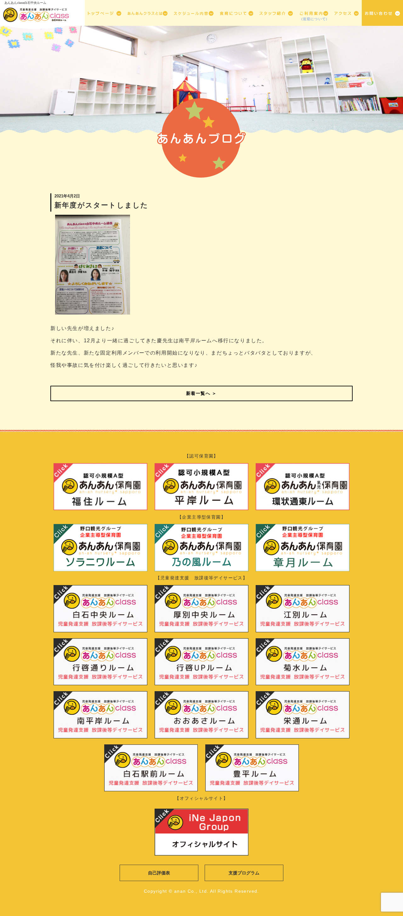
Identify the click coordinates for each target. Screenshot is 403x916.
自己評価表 (159, 872)
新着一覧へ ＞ (201, 393)
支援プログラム (244, 872)
